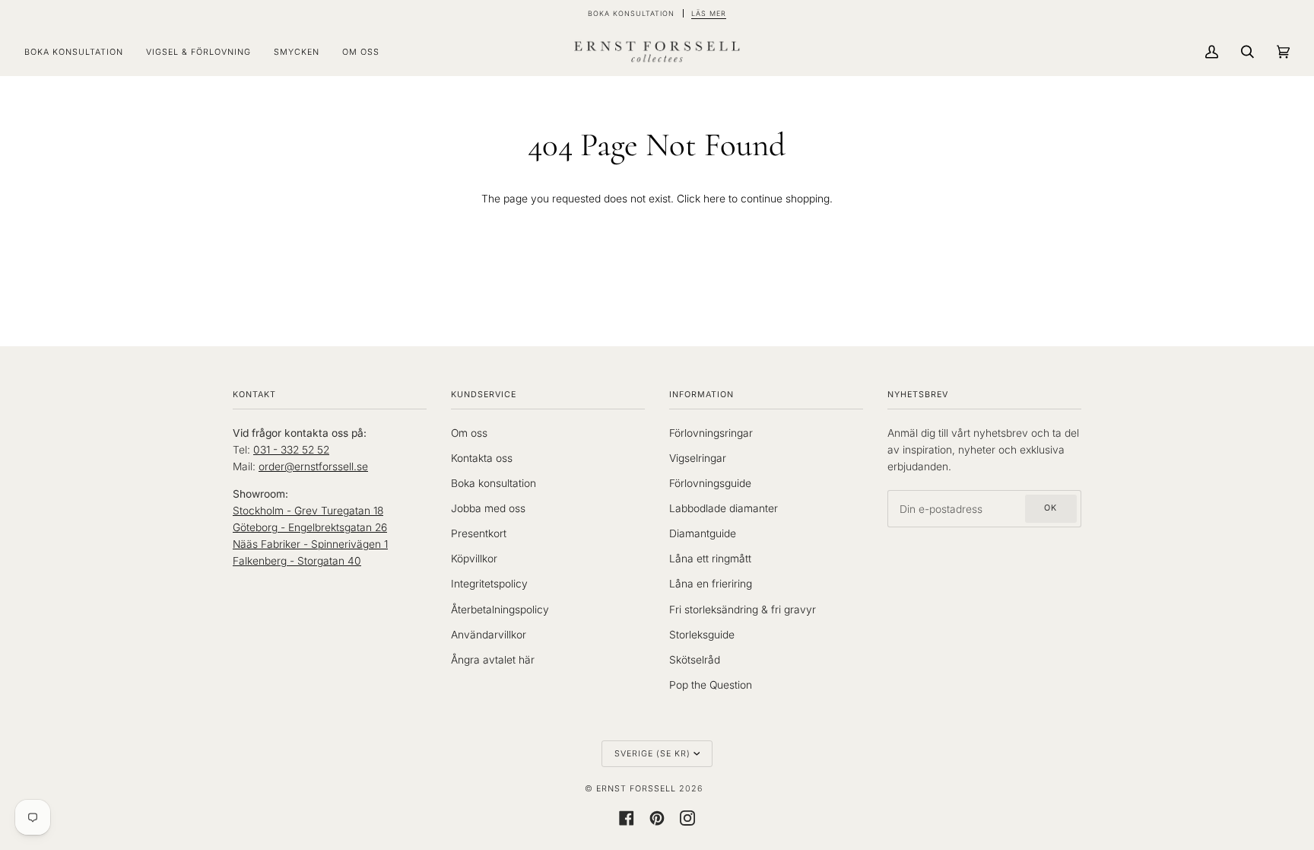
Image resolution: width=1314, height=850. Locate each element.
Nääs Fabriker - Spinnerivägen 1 (310, 544)
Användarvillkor (488, 635)
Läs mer (708, 13)
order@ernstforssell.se (313, 466)
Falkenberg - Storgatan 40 (297, 561)
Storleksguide (702, 635)
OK (1050, 508)
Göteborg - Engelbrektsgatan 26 (310, 527)
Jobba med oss (488, 508)
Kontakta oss (482, 458)
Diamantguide (702, 533)
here (714, 199)
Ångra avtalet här (493, 660)
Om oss (469, 433)
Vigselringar (697, 458)
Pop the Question (710, 685)
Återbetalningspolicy (500, 609)
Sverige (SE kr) (652, 754)
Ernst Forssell (636, 789)
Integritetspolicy (489, 584)
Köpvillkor (474, 558)
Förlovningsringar (711, 433)
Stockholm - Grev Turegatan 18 (308, 511)
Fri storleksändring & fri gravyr (742, 609)
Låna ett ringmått (710, 558)
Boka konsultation (493, 483)
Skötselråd (694, 660)
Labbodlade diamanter (723, 508)
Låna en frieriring (710, 584)
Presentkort (478, 533)
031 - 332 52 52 (291, 450)
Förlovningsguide (710, 483)
